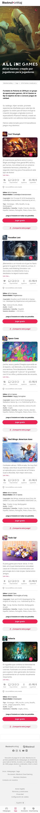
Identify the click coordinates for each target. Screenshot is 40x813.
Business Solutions (20, 777)
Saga (18, 771)
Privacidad (20, 794)
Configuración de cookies (20, 797)
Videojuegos (11, 771)
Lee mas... (6, 175)
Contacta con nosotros (10, 780)
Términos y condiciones (20, 791)
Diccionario (11, 774)
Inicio (4, 771)
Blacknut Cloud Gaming (24, 774)
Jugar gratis (20, 220)
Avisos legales (20, 789)
